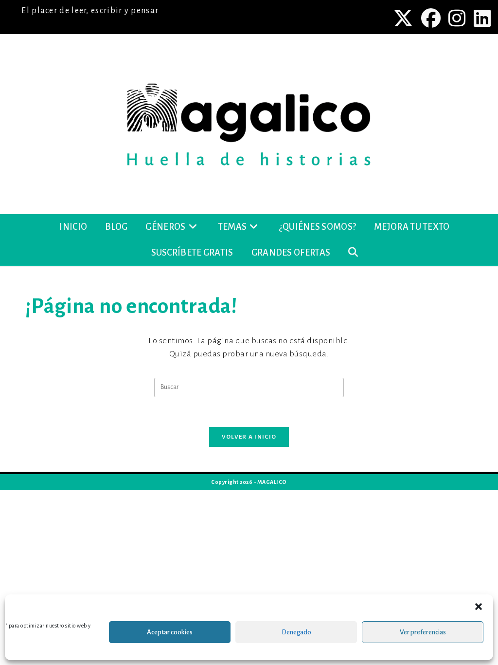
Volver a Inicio (249, 437)
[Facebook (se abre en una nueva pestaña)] (432, 18)
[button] (478, 606)
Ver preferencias (423, 632)
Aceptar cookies (170, 632)
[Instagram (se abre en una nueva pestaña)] (458, 18)
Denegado (296, 632)
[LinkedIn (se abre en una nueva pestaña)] (481, 18)
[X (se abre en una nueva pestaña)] (404, 18)
